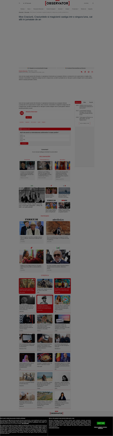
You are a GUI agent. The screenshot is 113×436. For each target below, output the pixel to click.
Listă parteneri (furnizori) (54, 427)
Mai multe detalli (25, 423)
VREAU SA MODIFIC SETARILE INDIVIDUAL (100, 428)
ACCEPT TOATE (101, 423)
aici (40, 429)
